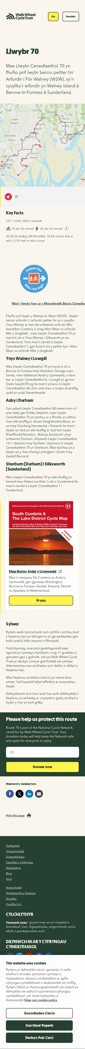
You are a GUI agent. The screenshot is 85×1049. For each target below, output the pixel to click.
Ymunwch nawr (16, 922)
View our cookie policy (40, 1000)
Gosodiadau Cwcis (39, 1013)
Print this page (15, 815)
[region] (42, 1002)
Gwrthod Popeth (39, 1025)
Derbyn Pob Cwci (39, 1037)
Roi (53, 16)
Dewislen (71, 16)
